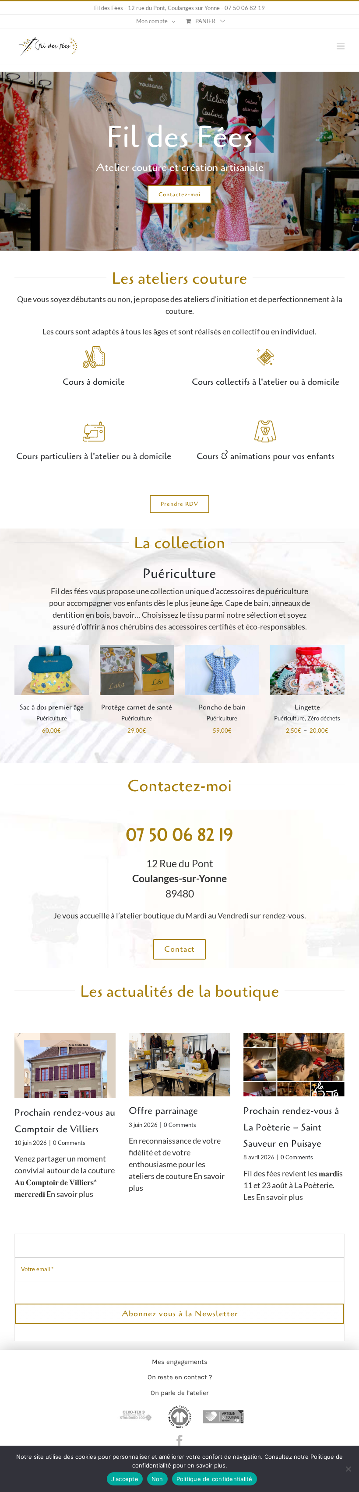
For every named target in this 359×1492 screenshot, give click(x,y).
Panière (51, 707)
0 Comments (69, 1142)
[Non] (348, 1468)
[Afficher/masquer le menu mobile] (341, 46)
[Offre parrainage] (179, 1065)
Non (157, 1478)
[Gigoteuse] (222, 649)
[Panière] (51, 649)
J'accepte (124, 1478)
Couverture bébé (307, 707)
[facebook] (179, 1441)
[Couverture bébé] (307, 649)
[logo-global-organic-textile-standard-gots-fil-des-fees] (179, 1409)
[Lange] (137, 649)
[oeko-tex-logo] (136, 1409)
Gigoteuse (222, 707)
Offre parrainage (163, 1110)
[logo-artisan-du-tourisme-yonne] (223, 1409)
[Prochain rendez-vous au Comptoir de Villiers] (65, 1066)
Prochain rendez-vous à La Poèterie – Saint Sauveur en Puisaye (291, 1127)
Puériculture (51, 718)
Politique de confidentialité (214, 1478)
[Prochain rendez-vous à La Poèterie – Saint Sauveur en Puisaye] (294, 1065)
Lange (137, 707)
